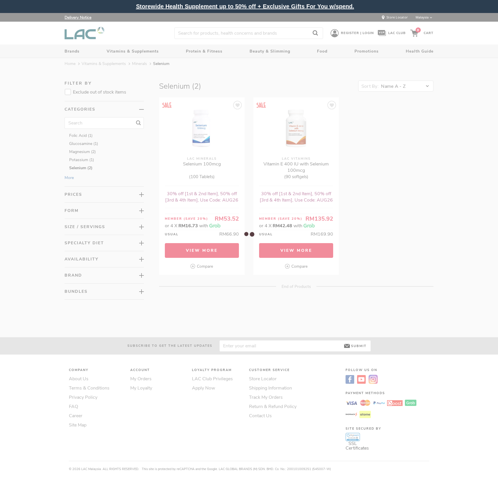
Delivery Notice (78, 17)
